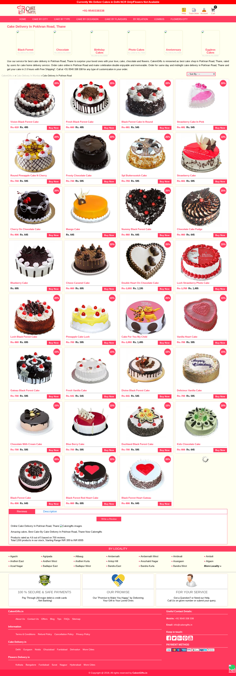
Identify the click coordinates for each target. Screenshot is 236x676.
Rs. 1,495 (193, 288)
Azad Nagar (16, 566)
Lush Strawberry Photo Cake (193, 282)
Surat (54, 664)
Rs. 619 (14, 127)
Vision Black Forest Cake (24, 121)
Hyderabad (75, 664)
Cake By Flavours (116, 19)
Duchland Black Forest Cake (137, 444)
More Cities (88, 649)
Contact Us (33, 619)
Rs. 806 (14, 234)
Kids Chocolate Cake (188, 444)
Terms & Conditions (25, 634)
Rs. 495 (24, 127)
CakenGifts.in (139, 672)
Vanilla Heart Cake (187, 336)
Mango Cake (73, 229)
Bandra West (180, 566)
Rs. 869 (70, 288)
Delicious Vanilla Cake (189, 390)
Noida (38, 649)
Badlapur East (50, 566)
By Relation (140, 19)
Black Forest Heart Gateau (136, 497)
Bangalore (31, 664)
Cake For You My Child (134, 336)
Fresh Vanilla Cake (76, 390)
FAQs (67, 619)
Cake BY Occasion (87, 19)
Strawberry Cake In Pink (190, 121)
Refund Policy (45, 634)
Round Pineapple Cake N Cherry (28, 175)
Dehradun (75, 649)
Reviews (22, 511)
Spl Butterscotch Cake (134, 175)
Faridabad (62, 649)
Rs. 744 (14, 181)
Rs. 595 (24, 181)
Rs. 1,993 (127, 342)
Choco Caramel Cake (78, 282)
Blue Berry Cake (75, 444)
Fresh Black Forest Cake (79, 121)
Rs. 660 (70, 127)
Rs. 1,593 (127, 288)
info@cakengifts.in (183, 624)
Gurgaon (27, 649)
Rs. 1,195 (138, 288)
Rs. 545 (135, 127)
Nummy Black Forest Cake (136, 229)
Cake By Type (62, 19)
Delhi (18, 649)
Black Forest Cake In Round (137, 121)
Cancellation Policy (64, 634)
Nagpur (63, 664)
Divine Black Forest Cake (136, 390)
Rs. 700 (70, 342)
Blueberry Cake (19, 282)
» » (37, 75)
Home (22, 19)
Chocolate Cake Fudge (189, 229)
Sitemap (76, 619)
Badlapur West (83, 566)
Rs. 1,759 (182, 288)
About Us (20, 619)
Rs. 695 (14, 288)
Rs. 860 (126, 234)
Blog (52, 619)
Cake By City (40, 19)
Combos (159, 19)
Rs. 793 (126, 181)
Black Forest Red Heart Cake (82, 497)
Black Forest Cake (20, 497)
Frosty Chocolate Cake (79, 175)
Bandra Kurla (147, 566)
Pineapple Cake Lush (78, 336)
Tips (59, 619)
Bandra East (114, 566)
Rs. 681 (126, 127)
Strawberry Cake (186, 175)
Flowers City (179, 19)
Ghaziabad (48, 649)
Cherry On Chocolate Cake (25, 229)
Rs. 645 (24, 234)
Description (50, 511)
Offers (44, 619)
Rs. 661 (181, 181)
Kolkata (19, 664)
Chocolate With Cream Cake (26, 444)
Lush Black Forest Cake (23, 336)
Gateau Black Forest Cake (24, 390)
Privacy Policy (83, 634)
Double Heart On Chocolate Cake (140, 282)
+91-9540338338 (93, 10)
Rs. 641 (70, 396)
